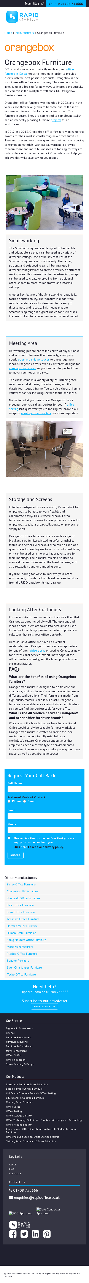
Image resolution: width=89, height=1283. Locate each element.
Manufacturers (25, 33)
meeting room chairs (22, 368)
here (24, 847)
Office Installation (15, 1059)
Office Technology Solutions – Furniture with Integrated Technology (44, 1120)
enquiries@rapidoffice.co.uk (36, 1197)
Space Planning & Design (20, 1064)
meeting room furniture (36, 413)
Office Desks (13, 1106)
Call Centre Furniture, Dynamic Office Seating (31, 1093)
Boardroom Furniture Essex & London (27, 1084)
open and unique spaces (33, 359)
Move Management (16, 1050)
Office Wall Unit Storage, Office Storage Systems (32, 1136)
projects (56, 120)
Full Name (15, 783)
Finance (10, 1032)
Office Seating (14, 1111)
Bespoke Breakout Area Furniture (24, 1088)
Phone (16, 801)
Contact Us (15, 1173)
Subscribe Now (44, 1006)
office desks (37, 650)
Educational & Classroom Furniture (25, 1097)
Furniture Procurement (18, 1037)
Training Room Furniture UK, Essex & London (31, 1141)
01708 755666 (66, 4)
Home (8, 33)
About (12, 1164)
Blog (36, 3)
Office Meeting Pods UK (19, 1124)
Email (31, 801)
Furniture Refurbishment (19, 1046)
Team (28, 3)
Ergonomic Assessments (19, 1028)
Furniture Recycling (17, 1041)
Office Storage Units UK (19, 1115)
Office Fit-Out (13, 1055)
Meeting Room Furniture (19, 1102)
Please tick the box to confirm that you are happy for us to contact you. (44, 840)
